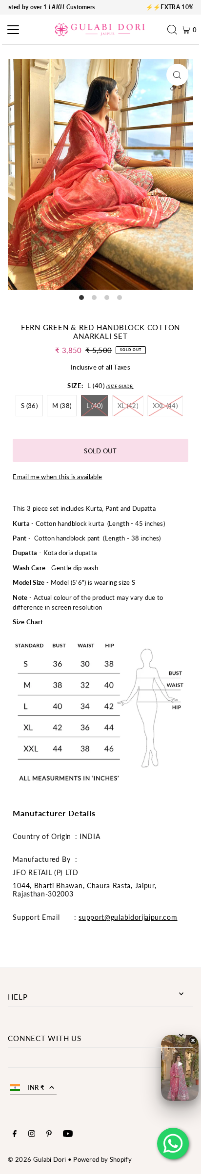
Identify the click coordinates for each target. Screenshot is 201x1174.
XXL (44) (165, 406)
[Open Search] (174, 30)
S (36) (29, 406)
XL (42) (128, 406)
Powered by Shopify (102, 1159)
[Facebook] (15, 1134)
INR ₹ (35, 1087)
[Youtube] (68, 1134)
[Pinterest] (49, 1134)
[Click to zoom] (177, 75)
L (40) (94, 406)
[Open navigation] (11, 30)
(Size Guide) (120, 386)
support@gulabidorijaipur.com (128, 917)
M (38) (61, 406)
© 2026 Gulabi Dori (37, 1159)
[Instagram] (31, 1134)
